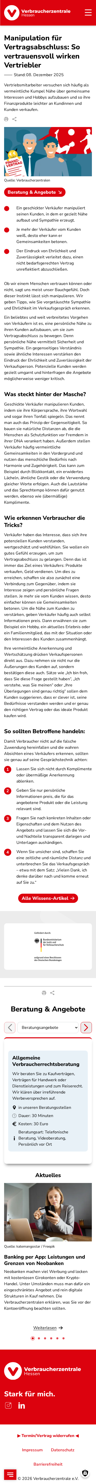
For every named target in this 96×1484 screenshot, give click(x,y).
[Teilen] (14, 119)
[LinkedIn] (21, 1405)
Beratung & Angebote (32, 192)
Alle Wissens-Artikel (45, 898)
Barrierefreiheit (48, 1464)
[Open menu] (10, 1474)
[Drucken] (6, 119)
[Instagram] (8, 1405)
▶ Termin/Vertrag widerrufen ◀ (48, 1436)
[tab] (33, 1338)
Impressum (32, 1450)
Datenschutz (62, 1450)
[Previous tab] (9, 1027)
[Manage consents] (85, 1473)
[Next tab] (86, 1027)
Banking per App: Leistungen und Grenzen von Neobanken (44, 1260)
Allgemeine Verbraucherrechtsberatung (45, 1061)
